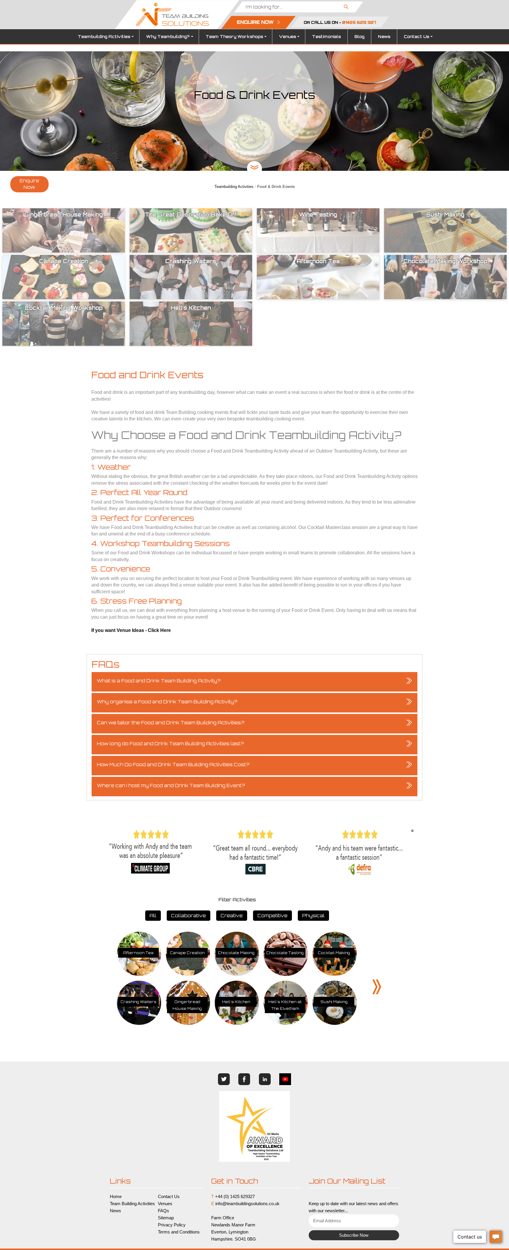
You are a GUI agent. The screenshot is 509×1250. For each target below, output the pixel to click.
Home (116, 1196)
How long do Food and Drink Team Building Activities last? (170, 743)
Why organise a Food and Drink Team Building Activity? (167, 702)
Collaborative (188, 915)
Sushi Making (334, 1002)
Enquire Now (29, 184)
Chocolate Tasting (285, 953)
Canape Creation (187, 953)
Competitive (272, 915)
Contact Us (416, 36)
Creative (232, 915)
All (153, 915)
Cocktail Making (334, 953)
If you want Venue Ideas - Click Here (131, 630)
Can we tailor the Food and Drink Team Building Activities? (170, 722)
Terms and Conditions (179, 1232)
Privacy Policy (172, 1225)
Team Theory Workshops (234, 36)
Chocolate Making (236, 953)
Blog (359, 36)
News (384, 36)
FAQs (163, 1210)
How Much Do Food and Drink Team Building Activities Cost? (173, 764)
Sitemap (166, 1217)
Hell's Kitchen (236, 1002)
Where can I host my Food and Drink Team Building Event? (171, 785)
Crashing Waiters (138, 1002)
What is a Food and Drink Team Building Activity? (159, 681)
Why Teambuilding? (168, 36)
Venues (287, 36)
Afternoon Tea (138, 953)
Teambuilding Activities (104, 36)
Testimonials (326, 36)
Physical (313, 915)
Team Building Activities (132, 1203)
